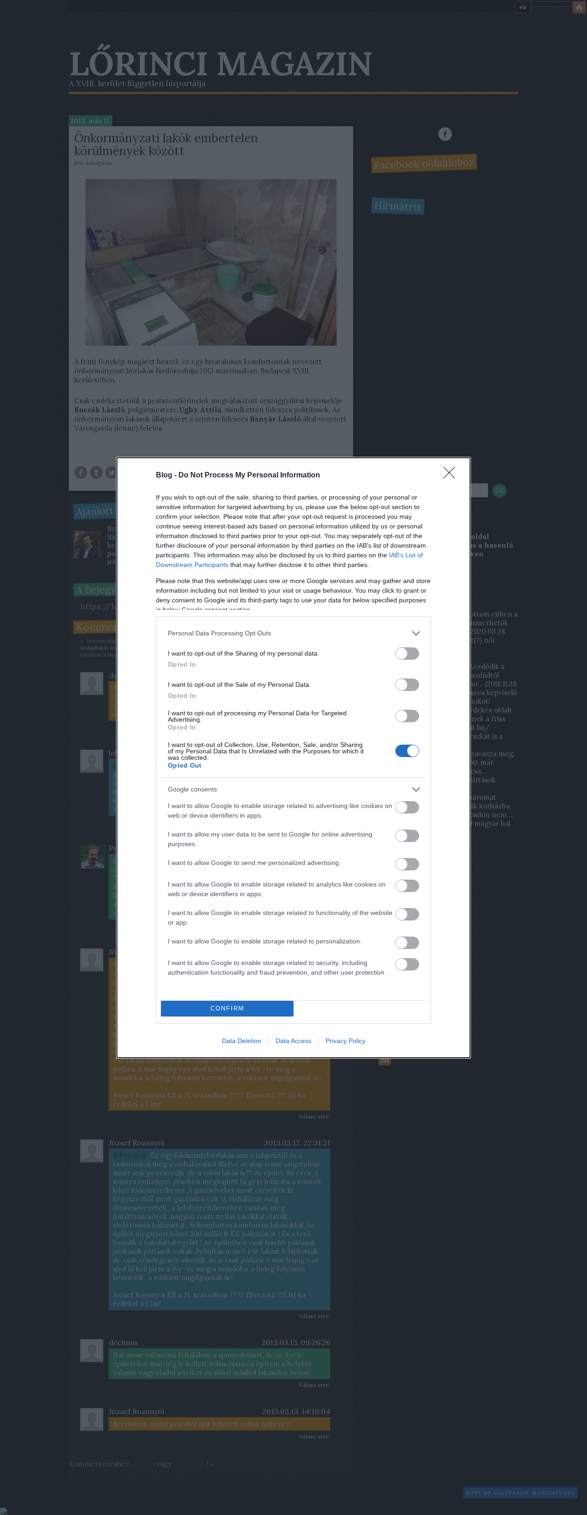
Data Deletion (241, 1040)
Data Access (293, 1040)
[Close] (452, 475)
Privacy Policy (345, 1040)
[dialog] (293, 758)
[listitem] (293, 633)
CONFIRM (227, 1008)
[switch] (407, 653)
